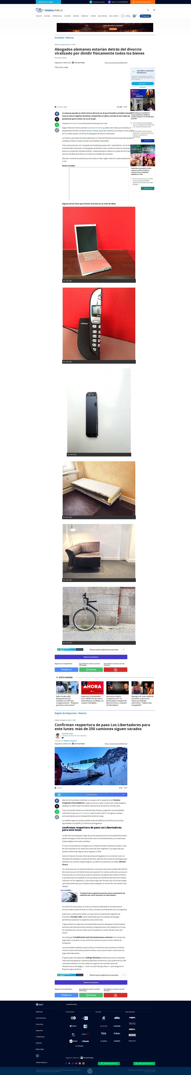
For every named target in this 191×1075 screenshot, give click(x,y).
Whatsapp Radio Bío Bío (145, 1063)
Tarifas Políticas (41, 1062)
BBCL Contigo (114, 16)
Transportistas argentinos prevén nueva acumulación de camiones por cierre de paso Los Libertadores (102, 894)
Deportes (76, 16)
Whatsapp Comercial (110, 1063)
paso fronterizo (84, 813)
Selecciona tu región (45, 2)
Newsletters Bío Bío (99, 2)
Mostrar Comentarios (91, 657)
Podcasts (39, 16)
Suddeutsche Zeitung (96, 128)
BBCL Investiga (102, 16)
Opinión (93, 16)
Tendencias (84, 16)
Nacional (47, 16)
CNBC (64, 161)
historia (76, 123)
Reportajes (40, 1049)
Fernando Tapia (67, 734)
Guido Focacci (62, 58)
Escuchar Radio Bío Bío (143, 2)
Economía (67, 16)
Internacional (57, 16)
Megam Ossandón (70, 741)
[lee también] (70, 897)
